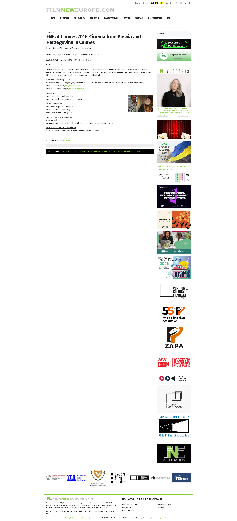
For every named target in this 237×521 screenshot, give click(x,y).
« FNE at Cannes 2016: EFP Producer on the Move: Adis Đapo (88, 151)
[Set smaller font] (181, 3)
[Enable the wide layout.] (174, 3)
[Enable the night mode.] (147, 3)
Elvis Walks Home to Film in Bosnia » (127, 151)
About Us (93, 518)
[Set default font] (185, 3)
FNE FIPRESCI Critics (130, 505)
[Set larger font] (189, 3)
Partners (78, 518)
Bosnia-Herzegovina (64, 140)
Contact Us (85, 518)
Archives (160, 508)
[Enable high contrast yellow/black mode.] (161, 3)
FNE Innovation (128, 511)
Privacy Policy (69, 518)
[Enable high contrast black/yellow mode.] (156, 3)
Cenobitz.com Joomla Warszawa (161, 518)
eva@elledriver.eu (72, 86)
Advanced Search (164, 505)
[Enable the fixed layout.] (170, 3)
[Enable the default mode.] (143, 3)
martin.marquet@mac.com (79, 89)
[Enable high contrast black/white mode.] (152, 3)
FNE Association (128, 508)
